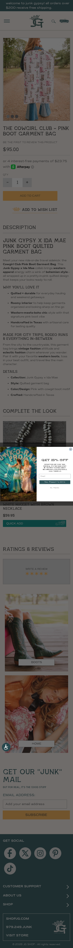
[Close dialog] (70, 449)
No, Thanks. (54, 487)
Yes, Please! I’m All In (54, 482)
